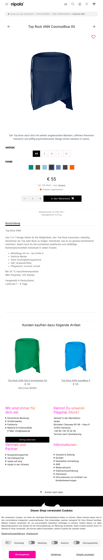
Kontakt (59, 457)
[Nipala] (17, 4)
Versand (61, 185)
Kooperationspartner (17, 454)
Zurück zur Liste (16, 14)
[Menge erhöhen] (40, 199)
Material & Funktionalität (19, 427)
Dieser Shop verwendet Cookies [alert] (52, 510)
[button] (72, 4)
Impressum (61, 474)
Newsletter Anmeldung (67, 461)
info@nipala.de (22, 431)
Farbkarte (12, 424)
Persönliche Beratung (18, 418)
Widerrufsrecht (63, 467)
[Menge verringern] (25, 199)
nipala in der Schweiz (18, 464)
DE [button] (65, 4)
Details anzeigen (85, 554)
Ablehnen (56, 554)
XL (67, 153)
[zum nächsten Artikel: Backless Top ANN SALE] (93, 27)
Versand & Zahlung (65, 454)
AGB (58, 464)
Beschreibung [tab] (12, 223)
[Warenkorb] (94, 4)
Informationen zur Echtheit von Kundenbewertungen (71, 479)
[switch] (8, 542)
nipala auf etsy (14, 461)
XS (37, 153)
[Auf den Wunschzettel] (93, 37)
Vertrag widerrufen (27, 440)
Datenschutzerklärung (67, 470)
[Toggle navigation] (6, 3)
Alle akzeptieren (22, 554)
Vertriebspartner (15, 458)
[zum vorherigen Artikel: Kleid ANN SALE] (8, 27)
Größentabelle (14, 421)
